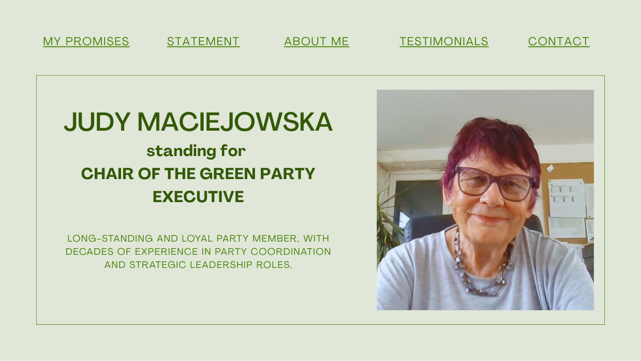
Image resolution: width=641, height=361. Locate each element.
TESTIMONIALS (444, 42)
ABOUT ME (317, 42)
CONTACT (559, 42)
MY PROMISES (86, 42)
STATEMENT (203, 42)
